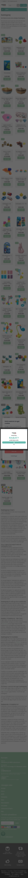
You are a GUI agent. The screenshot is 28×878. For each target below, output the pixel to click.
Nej (14, 444)
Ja (14, 442)
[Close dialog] (26, 430)
